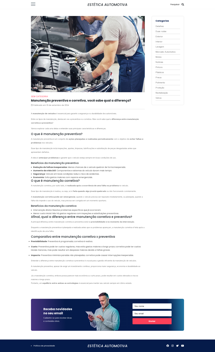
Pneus (158, 77)
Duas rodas (161, 31)
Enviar (152, 321)
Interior (159, 41)
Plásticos (160, 72)
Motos (158, 57)
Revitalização (162, 93)
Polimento (160, 82)
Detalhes (160, 26)
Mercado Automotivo (166, 52)
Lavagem (160, 46)
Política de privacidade (44, 345)
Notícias (159, 62)
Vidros (158, 98)
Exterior (159, 36)
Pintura (159, 67)
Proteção (160, 87)
